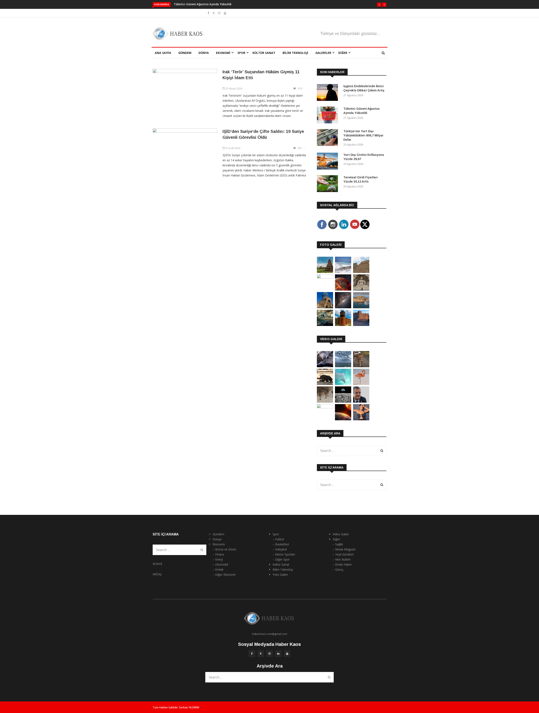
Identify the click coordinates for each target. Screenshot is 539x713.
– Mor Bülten (342, 559)
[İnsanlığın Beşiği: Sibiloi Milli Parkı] (361, 307)
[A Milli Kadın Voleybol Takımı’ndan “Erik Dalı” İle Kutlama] (325, 407)
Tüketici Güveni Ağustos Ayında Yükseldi (202, 4)
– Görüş (338, 569)
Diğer (342, 53)
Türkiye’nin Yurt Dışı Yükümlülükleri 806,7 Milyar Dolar (363, 135)
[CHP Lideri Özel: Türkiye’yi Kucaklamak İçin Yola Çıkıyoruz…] (361, 401)
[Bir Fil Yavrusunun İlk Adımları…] (325, 384)
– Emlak (218, 569)
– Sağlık (338, 544)
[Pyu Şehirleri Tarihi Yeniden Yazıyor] (325, 272)
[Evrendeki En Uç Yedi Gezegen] (343, 289)
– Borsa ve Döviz (224, 549)
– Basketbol (281, 544)
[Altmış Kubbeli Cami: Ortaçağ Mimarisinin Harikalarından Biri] (343, 325)
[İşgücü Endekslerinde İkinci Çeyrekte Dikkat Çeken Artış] (328, 93)
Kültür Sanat (263, 53)
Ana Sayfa (163, 53)
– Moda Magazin (344, 549)
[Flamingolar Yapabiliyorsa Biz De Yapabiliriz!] (361, 384)
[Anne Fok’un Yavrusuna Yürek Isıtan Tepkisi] (325, 366)
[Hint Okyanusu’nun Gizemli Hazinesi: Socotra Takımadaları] (343, 272)
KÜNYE (157, 564)
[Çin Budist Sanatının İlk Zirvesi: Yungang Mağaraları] (361, 289)
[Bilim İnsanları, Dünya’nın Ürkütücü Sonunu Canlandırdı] (343, 419)
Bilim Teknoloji (295, 53)
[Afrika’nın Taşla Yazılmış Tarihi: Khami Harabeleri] (361, 272)
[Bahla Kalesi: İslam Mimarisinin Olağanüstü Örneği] (361, 325)
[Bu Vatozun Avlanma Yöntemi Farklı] (343, 384)
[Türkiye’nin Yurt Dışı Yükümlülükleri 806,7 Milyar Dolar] (328, 138)
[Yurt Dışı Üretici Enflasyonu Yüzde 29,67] (328, 162)
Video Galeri (341, 534)
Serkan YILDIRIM (189, 707)
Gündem (184, 53)
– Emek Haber (342, 564)
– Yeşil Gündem (343, 554)
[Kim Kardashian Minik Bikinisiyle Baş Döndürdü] (361, 419)
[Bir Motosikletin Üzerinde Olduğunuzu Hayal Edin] (361, 366)
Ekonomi (223, 53)
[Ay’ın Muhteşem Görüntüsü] (343, 401)
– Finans (218, 554)
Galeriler (323, 53)
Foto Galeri (280, 575)
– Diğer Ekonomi (224, 575)
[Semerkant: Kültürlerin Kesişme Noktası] (325, 307)
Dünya (204, 53)
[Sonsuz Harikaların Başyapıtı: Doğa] (343, 366)
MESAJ (157, 574)
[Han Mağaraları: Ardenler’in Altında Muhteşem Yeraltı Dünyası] (325, 325)
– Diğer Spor (281, 559)
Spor (241, 53)
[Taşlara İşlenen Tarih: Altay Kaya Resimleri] (325, 277)
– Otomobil (220, 564)
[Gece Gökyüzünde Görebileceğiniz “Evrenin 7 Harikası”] (343, 307)
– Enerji (218, 559)
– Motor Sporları (284, 554)
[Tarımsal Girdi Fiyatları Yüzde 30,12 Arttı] (328, 184)
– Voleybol (280, 549)
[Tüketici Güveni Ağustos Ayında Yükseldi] (328, 116)
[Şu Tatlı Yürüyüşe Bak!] (325, 401)
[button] (379, 5)
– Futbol (278, 539)
